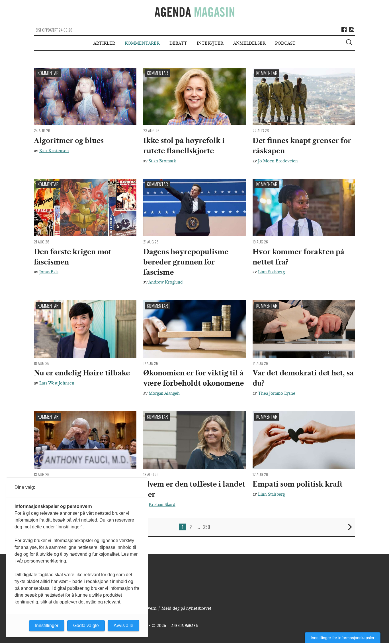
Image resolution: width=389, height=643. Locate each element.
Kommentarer (142, 43)
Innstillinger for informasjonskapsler (342, 637)
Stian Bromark (162, 161)
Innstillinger (46, 625)
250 (206, 527)
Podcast (285, 43)
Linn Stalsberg (271, 271)
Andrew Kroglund (165, 282)
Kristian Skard (162, 504)
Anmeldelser (249, 43)
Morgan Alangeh (164, 393)
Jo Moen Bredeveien (278, 161)
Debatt (178, 43)
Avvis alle (123, 625)
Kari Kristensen (54, 150)
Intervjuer (210, 43)
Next (350, 527)
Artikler (104, 43)
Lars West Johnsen (56, 383)
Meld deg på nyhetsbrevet (186, 608)
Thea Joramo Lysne (276, 393)
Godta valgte (86, 625)
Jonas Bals (48, 271)
